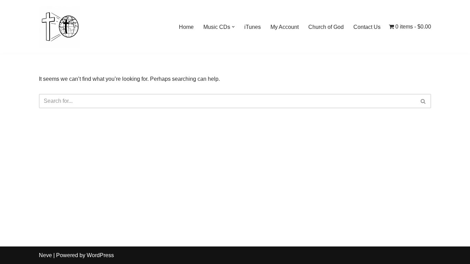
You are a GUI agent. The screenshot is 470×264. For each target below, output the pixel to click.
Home (186, 27)
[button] (233, 26)
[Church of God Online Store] (59, 26)
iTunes (252, 27)
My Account (284, 27)
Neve (45, 255)
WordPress (100, 255)
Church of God (326, 27)
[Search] (423, 101)
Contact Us (367, 27)
